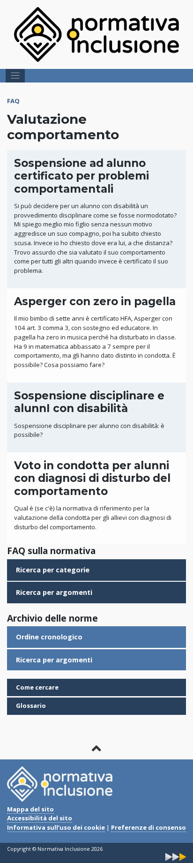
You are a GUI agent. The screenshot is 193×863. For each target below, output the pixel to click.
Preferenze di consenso (148, 827)
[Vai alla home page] (96, 34)
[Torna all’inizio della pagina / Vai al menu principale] (97, 748)
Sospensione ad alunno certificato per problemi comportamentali (81, 176)
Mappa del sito (30, 809)
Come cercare (37, 687)
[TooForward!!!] (175, 856)
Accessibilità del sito (39, 818)
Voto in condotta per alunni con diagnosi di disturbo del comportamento (92, 478)
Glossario (31, 705)
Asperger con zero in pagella (95, 301)
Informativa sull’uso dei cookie (56, 827)
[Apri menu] (15, 76)
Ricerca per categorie (52, 569)
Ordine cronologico (49, 636)
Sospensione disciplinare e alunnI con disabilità (89, 402)
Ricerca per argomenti (54, 592)
